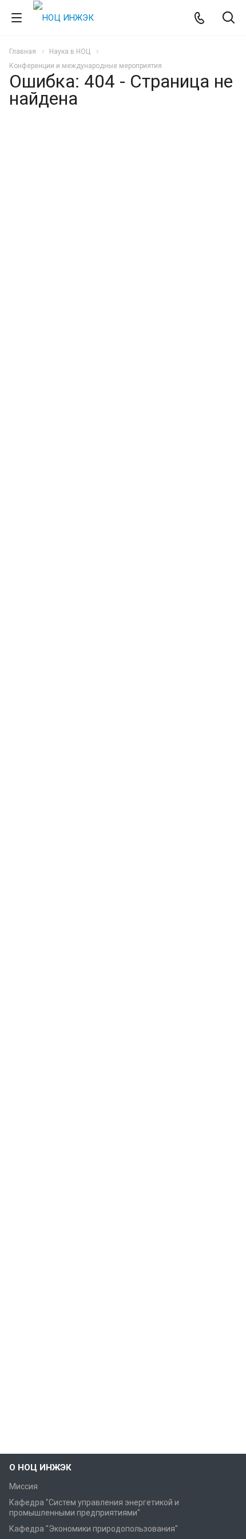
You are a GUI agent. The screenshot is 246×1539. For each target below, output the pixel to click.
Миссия (23, 1486)
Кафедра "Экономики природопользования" (93, 1528)
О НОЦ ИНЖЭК (40, 1467)
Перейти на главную (120, 234)
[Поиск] (229, 19)
